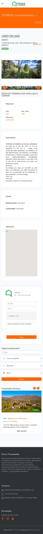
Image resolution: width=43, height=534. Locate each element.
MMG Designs (35, 530)
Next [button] (37, 87)
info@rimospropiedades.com (24, 490)
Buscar (21, 379)
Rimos (17, 292)
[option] (21, 69)
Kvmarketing (16, 530)
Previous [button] (4, 87)
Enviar (21, 337)
